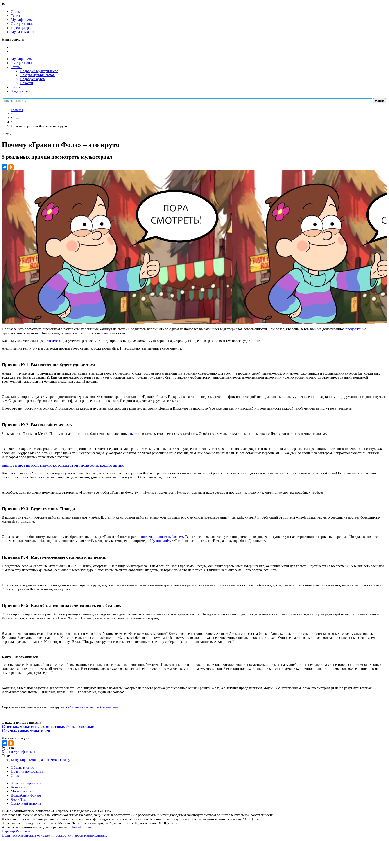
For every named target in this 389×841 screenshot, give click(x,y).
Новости (26, 83)
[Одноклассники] (11, 167)
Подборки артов (32, 79)
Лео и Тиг (18, 799)
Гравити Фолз (48, 760)
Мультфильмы (22, 59)
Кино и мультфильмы (18, 752)
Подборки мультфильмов (39, 71)
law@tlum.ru (81, 827)
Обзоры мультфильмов (37, 75)
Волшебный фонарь (26, 795)
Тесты (15, 87)
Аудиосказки (21, 91)
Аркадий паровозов (26, 783)
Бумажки (18, 787)
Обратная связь (22, 767)
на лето (135, 433)
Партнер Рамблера (16, 831)
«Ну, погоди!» (159, 541)
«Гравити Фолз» (49, 341)
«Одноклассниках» (82, 707)
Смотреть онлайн (24, 63)
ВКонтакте (109, 707)
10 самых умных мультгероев (26, 730)
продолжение (355, 329)
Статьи (16, 67)
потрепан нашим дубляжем (162, 537)
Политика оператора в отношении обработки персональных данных (54, 835)
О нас (15, 775)
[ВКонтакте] (4, 167)
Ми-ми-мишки (22, 791)
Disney (65, 760)
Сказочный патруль (26, 803)
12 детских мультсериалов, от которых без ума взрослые (48, 726)
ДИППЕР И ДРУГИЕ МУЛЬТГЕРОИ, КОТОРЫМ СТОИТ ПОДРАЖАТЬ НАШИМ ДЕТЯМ (63, 465)
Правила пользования (27, 771)
